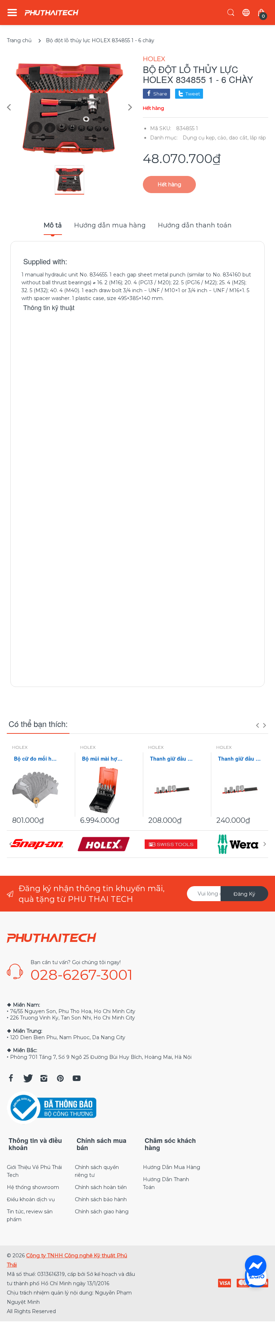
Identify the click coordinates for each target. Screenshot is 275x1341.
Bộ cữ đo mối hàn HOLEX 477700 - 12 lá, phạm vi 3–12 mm (35, 758)
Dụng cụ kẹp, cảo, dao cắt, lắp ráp (224, 137)
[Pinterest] (60, 1078)
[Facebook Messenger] (255, 1266)
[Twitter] (27, 1078)
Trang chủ (19, 40)
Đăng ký (244, 894)
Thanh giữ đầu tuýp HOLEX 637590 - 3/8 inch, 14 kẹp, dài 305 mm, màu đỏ (239, 758)
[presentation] (257, 725)
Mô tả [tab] (53, 225)
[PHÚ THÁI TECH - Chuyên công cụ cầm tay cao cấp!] (51, 12)
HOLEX (154, 59)
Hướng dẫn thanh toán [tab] (195, 225)
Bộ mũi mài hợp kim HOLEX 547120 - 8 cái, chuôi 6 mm (103, 758)
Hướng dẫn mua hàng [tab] (110, 225)
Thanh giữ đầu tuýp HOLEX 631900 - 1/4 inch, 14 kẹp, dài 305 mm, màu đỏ (171, 758)
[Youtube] (77, 1078)
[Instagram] (44, 1078)
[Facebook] (11, 1078)
